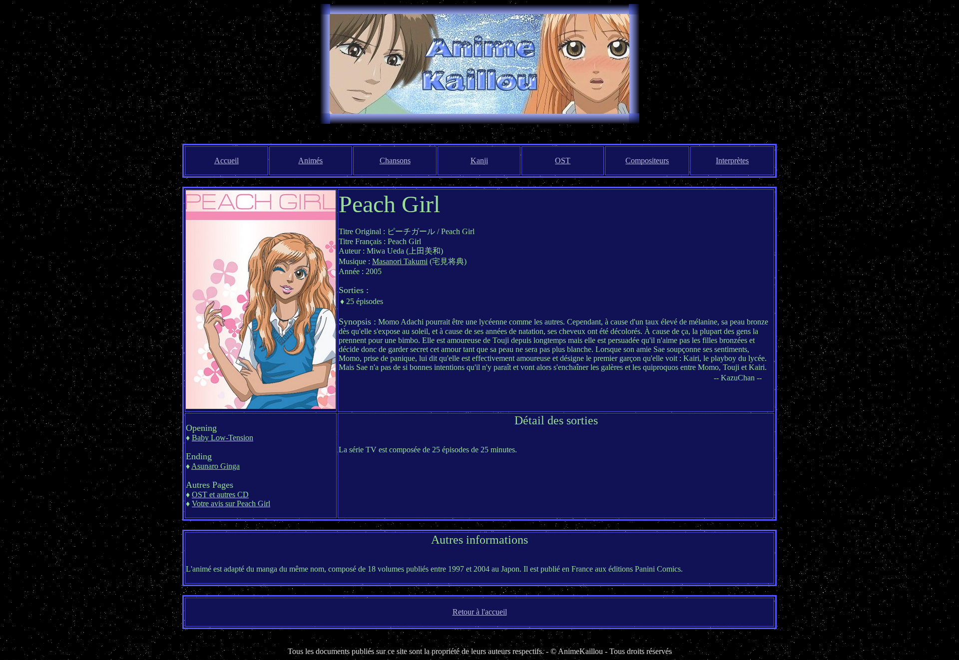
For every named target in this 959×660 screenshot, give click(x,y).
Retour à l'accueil (480, 612)
